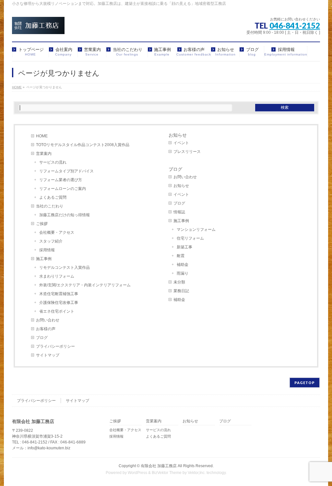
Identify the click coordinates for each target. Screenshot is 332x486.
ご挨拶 (42, 223)
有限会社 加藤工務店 (159, 466)
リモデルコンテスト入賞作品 (64, 267)
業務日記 (181, 291)
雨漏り (182, 273)
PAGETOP (304, 382)
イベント (181, 143)
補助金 (182, 264)
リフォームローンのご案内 (62, 188)
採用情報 (47, 250)
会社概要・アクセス (56, 232)
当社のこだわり (49, 206)
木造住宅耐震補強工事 (58, 294)
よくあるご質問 (52, 197)
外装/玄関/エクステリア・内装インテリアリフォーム (85, 285)
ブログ (42, 337)
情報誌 (179, 212)
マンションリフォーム (196, 229)
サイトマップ (47, 355)
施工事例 (44, 258)
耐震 (180, 256)
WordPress (137, 472)
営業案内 (44, 153)
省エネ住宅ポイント (56, 311)
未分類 (179, 282)
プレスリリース (187, 151)
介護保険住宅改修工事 (58, 302)
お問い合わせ (47, 320)
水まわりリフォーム (56, 276)
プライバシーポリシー (55, 346)
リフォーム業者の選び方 (60, 180)
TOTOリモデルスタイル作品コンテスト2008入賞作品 (82, 145)
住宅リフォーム (190, 238)
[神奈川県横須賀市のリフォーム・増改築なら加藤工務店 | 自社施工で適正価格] (38, 26)
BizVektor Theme (167, 472)
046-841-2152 (294, 25)
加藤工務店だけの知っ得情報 (64, 215)
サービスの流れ (52, 162)
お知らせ (178, 135)
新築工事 (184, 247)
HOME (42, 136)
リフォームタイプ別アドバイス (66, 171)
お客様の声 (45, 329)
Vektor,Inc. (197, 472)
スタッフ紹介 (51, 241)
